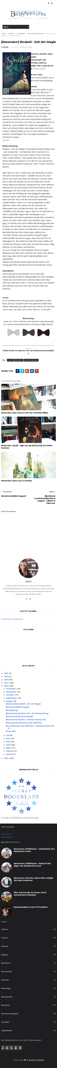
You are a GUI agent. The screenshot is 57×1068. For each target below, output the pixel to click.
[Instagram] (51, 3)
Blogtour (4, 954)
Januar (9, 754)
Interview (5, 980)
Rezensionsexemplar (36, 33)
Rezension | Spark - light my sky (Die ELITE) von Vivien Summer (26, 446)
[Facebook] (26, 600)
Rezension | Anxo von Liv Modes (16, 480)
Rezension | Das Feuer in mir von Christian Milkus (24, 413)
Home (3, 33)
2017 (6, 683)
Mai (8, 741)
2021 (6, 673)
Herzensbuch (6, 971)
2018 (6, 679)
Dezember (11, 688)
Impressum (6, 834)
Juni (8, 738)
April (8, 744)
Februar (10, 751)
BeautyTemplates (36, 1060)
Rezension (21, 33)
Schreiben (5, 1022)
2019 (6, 676)
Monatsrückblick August (17, 707)
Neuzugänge (12, 710)
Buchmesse (6, 963)
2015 (6, 758)
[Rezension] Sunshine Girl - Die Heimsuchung (27, 713)
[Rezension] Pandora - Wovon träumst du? (26, 719)
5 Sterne (4, 938)
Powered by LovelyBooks (12, 619)
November (11, 692)
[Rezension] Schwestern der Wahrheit (24, 722)
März (9, 748)
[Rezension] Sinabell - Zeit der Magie (23, 704)
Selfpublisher (6, 1030)
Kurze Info (11, 731)
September (11, 698)
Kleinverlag (5, 988)
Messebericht (6, 997)
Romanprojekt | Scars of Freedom (31, 907)
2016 (6, 686)
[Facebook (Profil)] (48, 3)
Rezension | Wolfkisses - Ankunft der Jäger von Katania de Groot (32, 864)
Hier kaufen (40, 68)
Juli (8, 735)
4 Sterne (4, 929)
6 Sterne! (4, 946)
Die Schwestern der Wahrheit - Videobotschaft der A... (30, 727)
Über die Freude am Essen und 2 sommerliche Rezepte (30, 893)
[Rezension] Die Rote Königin (19, 716)
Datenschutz (6, 837)
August (10, 701)
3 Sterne (11, 33)
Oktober (10, 695)
